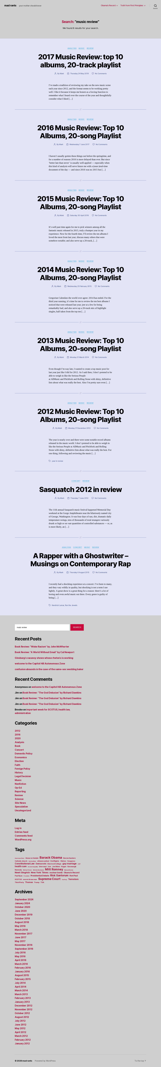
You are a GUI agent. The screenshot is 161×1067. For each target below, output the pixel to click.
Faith (17, 765)
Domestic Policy (23, 753)
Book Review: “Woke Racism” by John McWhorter (42, 646)
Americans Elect (19, 858)
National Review (68, 870)
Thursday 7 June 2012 (79, 498)
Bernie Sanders (69, 858)
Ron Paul (74, 875)
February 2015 (23, 979)
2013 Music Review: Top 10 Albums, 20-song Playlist (80, 344)
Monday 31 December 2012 (79, 428)
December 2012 (23, 1005)
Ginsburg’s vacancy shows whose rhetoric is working (44, 658)
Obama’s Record (108, 5)
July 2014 (20, 983)
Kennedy (18, 870)
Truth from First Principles (131, 5)
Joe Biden (56, 866)
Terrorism (73, 879)
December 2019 (23, 914)
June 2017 (20, 937)
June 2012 (20, 1024)
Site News (20, 803)
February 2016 (23, 967)
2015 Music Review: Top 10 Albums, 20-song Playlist (80, 202)
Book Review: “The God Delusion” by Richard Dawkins (52, 692)
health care (21, 866)
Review (90, 48)
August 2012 (22, 1017)
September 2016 (24, 948)
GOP (79, 864)
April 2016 (20, 960)
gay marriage (69, 863)
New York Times (39, 872)
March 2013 (21, 994)
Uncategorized (23, 810)
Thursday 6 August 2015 (79, 572)
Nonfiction (20, 784)
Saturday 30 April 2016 (79, 215)
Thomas (29, 882)
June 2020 (21, 911)
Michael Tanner (27, 870)
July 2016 (20, 952)
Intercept (43, 866)
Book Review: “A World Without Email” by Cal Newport (44, 652)
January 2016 (22, 971)
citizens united (43, 861)
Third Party (19, 882)
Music (82, 48)
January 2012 (22, 1043)
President (26, 876)
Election (19, 761)
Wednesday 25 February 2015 (79, 286)
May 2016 (20, 956)
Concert (76, 481)
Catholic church (21, 861)
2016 (17, 734)
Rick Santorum (59, 875)
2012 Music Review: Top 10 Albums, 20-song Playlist (80, 415)
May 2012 (20, 1028)
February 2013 (23, 998)
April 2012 (20, 1032)
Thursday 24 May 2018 (79, 73)
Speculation (21, 806)
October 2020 (22, 907)
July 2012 (20, 1020)
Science (19, 799)
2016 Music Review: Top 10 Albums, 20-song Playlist (80, 132)
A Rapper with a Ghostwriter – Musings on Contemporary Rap (80, 559)
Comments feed (24, 835)
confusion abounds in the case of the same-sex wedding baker (49, 669)
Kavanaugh (71, 866)
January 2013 (22, 1002)
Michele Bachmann (38, 870)
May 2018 (20, 926)
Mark (62, 73)
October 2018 (22, 918)
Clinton (63, 861)
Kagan (63, 866)
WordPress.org (23, 839)
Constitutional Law (24, 863)
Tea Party (64, 879)
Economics (21, 757)
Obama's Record (71, 872)
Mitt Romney (54, 869)
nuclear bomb (56, 872)
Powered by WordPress (45, 1061)
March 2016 (21, 964)
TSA (42, 882)
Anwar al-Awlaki (31, 858)
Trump (36, 882)
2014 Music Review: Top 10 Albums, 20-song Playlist (80, 273)
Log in (18, 828)
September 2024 (24, 899)
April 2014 (20, 986)
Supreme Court (49, 879)
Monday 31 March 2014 (79, 357)
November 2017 (23, 933)
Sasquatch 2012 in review (80, 489)
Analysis (71, 48)
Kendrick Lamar (58, 605)
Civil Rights (54, 861)
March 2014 (21, 990)
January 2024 (22, 903)
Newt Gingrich (22, 872)
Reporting (20, 791)
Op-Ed (18, 787)
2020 (18, 738)
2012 (17, 730)
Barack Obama (51, 857)
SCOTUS (18, 879)
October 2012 (22, 1013)
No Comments (100, 73)
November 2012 (23, 1009)
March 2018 (21, 929)
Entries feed (21, 832)
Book (17, 746)
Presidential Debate (40, 875)
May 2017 (20, 941)
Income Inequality (33, 866)
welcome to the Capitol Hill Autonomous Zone (40, 663)
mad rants (10, 5)
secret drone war (30, 879)
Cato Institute (32, 861)
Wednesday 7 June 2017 (79, 144)
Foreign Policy (22, 768)
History (19, 772)
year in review (57, 461)
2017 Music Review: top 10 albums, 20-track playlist (80, 61)
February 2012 (23, 1039)
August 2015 (22, 975)
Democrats (41, 864)
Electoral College (54, 864)
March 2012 (21, 1036)
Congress (71, 861)
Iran (49, 866)
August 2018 (22, 922)
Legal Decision (23, 776)
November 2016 (23, 945)
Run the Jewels (71, 605)
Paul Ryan (18, 876)
